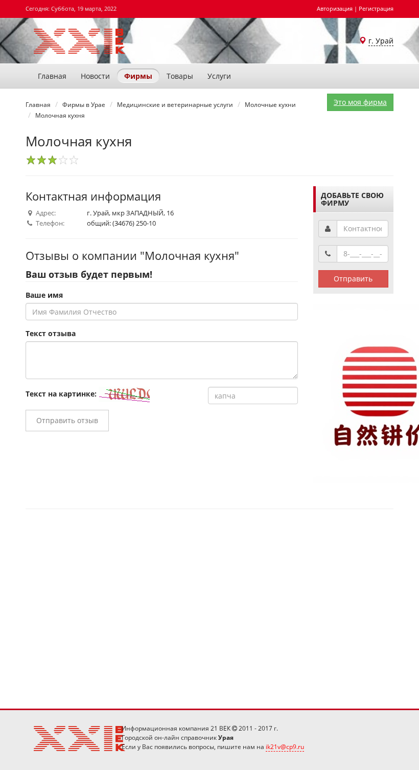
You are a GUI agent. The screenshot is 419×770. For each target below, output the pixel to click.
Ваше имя (44, 295)
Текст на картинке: (61, 394)
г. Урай (380, 41)
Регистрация (376, 8)
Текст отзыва (51, 333)
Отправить (353, 278)
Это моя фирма (360, 102)
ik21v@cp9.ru (285, 746)
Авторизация (335, 8)
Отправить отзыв (67, 420)
